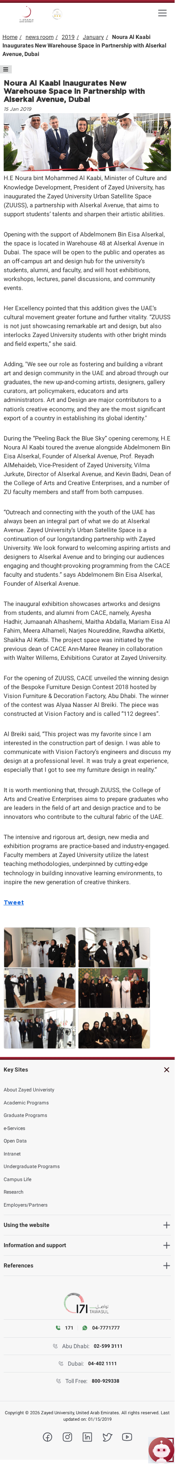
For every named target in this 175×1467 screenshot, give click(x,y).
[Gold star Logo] (57, 14)
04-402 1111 (102, 1363)
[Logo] (26, 14)
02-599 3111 (108, 1346)
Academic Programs (26, 1103)
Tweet (14, 903)
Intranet (12, 1154)
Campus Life (17, 1179)
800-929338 (105, 1381)
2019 (68, 37)
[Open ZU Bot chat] (161, 1450)
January (93, 37)
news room (40, 37)
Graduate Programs (25, 1115)
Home (9, 37)
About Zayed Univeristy (29, 1090)
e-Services (14, 1128)
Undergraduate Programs (32, 1166)
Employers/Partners (26, 1205)
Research (14, 1192)
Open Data (15, 1141)
